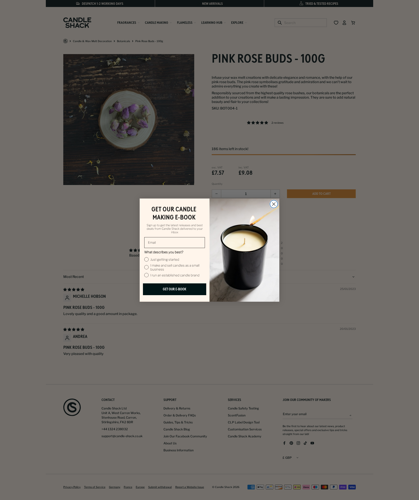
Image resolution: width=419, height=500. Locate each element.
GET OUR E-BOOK (174, 289)
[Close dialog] (274, 204)
